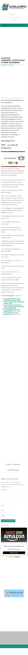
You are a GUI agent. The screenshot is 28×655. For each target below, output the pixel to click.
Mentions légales (14, 19)
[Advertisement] (14, 41)
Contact (14, 20)
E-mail (2, 510)
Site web (3, 515)
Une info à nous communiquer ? (14, 17)
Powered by (10, 556)
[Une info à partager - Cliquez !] (14, 593)
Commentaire (4, 489)
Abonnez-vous (14, 552)
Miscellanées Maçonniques (7, 64)
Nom (2, 505)
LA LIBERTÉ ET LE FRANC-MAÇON (13, 464)
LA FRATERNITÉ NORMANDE (13, 470)
